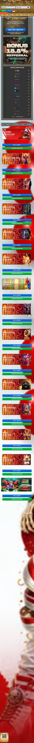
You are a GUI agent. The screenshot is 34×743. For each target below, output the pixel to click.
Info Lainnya (17, 145)
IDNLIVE (5, 14)
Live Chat (14, 2)
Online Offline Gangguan (17, 116)
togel (19, 14)
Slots (23, 124)
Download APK (8, 3)
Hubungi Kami (21, 3)
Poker (15, 14)
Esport (8, 124)
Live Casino (25, 14)
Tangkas (29, 124)
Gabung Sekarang (17, 148)
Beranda (3, 121)
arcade (10, 14)
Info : (3, 17)
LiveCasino (16, 124)
